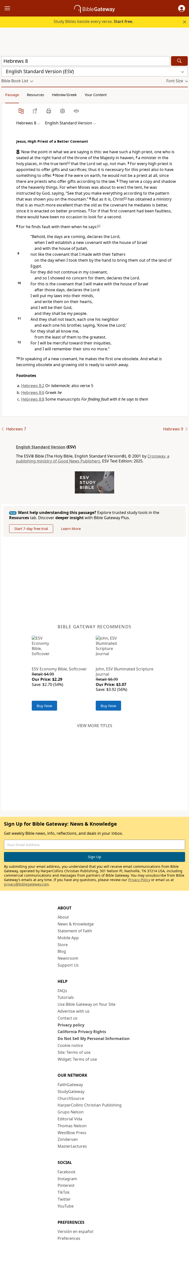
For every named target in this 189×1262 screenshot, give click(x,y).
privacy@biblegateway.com (26, 884)
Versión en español (75, 1231)
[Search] (179, 61)
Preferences (69, 1238)
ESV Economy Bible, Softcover (59, 669)
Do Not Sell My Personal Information (94, 1038)
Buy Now (44, 705)
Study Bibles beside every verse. (93, 21)
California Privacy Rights (82, 1031)
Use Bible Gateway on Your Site (86, 1004)
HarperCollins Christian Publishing (90, 1105)
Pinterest (66, 1185)
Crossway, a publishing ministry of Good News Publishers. (92, 458)
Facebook (67, 1172)
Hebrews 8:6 (32, 392)
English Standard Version (40, 447)
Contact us (68, 1018)
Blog (62, 951)
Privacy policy (71, 1025)
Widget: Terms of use (77, 1059)
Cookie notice (70, 1045)
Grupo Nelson (71, 1112)
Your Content (96, 94)
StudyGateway (71, 1091)
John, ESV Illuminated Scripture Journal (124, 671)
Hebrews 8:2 (32, 385)
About (63, 917)
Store (63, 944)
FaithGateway (70, 1084)
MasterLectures (72, 1146)
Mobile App (68, 937)
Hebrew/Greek (64, 94)
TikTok (64, 1192)
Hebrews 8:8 (32, 399)
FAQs (62, 990)
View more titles (94, 725)
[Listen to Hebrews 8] (76, 111)
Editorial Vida (70, 1119)
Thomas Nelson (72, 1125)
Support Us (68, 965)
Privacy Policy (139, 879)
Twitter (64, 1199)
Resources (35, 94)
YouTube (66, 1206)
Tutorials (66, 997)
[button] (181, 8)
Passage (12, 94)
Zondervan (68, 1139)
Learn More (71, 528)
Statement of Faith (75, 931)
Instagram (67, 1178)
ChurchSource (71, 1098)
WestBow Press (72, 1132)
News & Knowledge (76, 924)
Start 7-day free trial (31, 528)
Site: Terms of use (74, 1052)
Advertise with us (74, 1011)
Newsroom (68, 958)
